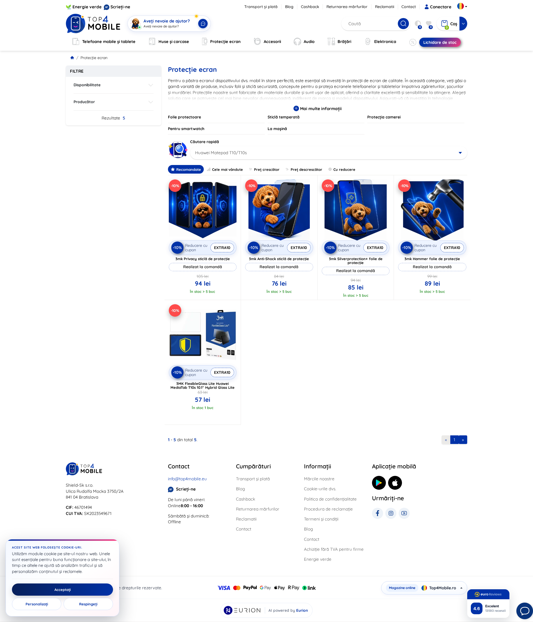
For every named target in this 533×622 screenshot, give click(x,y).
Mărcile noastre (319, 478)
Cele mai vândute (227, 169)
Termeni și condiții (321, 519)
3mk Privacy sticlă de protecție (202, 259)
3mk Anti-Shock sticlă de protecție (279, 259)
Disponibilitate (87, 84)
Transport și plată (261, 6)
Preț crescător (267, 169)
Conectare (440, 6)
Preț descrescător (306, 169)
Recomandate (188, 169)
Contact (408, 6)
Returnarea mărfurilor (347, 6)
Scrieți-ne (120, 6)
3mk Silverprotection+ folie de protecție (356, 261)
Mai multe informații (320, 108)
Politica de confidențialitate (330, 499)
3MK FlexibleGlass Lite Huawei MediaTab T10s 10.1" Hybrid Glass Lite (202, 385)
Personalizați (37, 604)
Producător (84, 101)
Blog (289, 6)
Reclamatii (384, 6)
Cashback (310, 6)
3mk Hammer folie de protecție (432, 259)
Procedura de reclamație (328, 509)
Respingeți (88, 604)
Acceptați (62, 589)
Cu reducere (344, 169)
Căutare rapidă (204, 141)
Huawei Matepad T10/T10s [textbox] (221, 152)
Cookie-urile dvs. (320, 488)
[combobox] (328, 152)
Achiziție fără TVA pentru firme (334, 549)
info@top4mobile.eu (187, 478)
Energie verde (87, 6)
